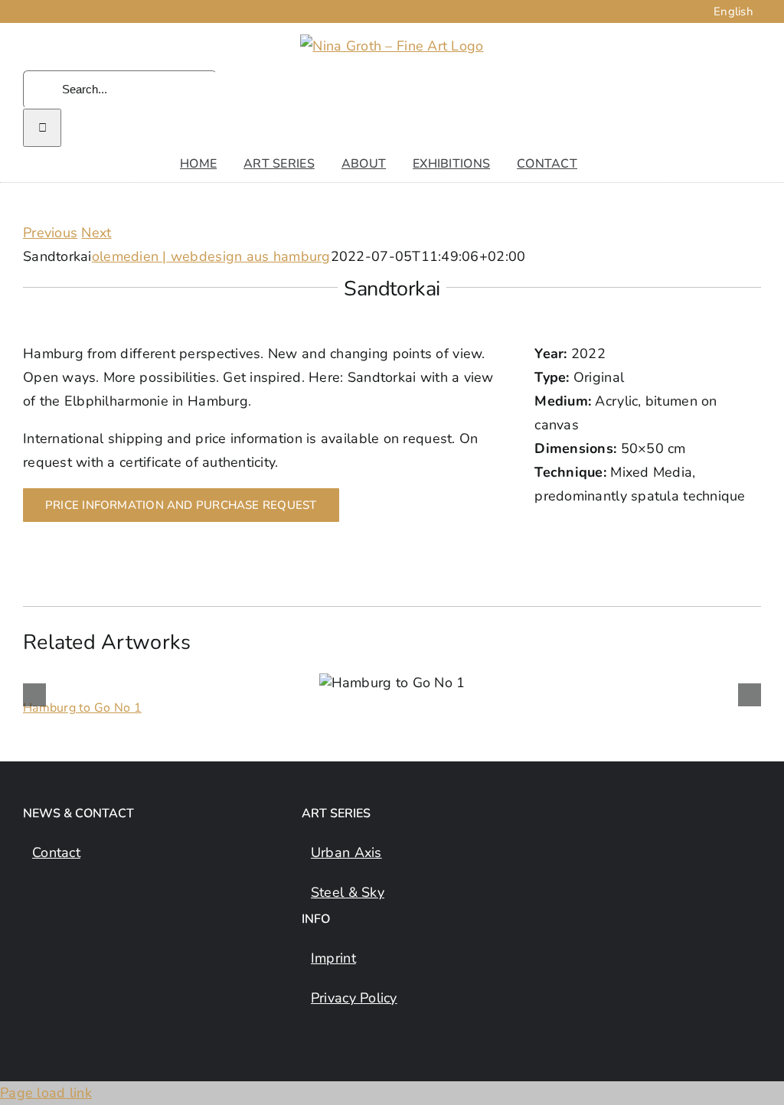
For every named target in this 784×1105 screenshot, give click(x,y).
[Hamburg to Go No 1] (392, 682)
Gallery (412, 682)
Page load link (46, 1093)
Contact (56, 852)
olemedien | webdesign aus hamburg (211, 256)
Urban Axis (346, 852)
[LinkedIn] (62, 922)
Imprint (333, 958)
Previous (50, 232)
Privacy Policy (354, 998)
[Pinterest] (123, 922)
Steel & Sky (347, 892)
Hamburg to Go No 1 (372, 682)
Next (96, 232)
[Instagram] (32, 922)
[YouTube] (92, 922)
